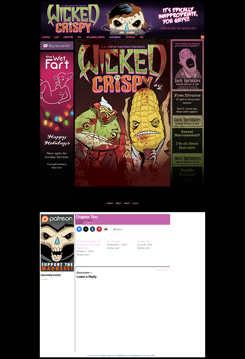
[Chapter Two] (122, 185)
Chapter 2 (88, 223)
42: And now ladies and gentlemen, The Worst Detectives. (88, 244)
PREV (118, 203)
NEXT (127, 203)
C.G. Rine (102, 355)
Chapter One (144, 241)
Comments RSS (161, 270)
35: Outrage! (113, 241)
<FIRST (109, 203)
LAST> (135, 203)
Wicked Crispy (122, 18)
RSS (202, 37)
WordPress (121, 355)
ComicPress (135, 355)
